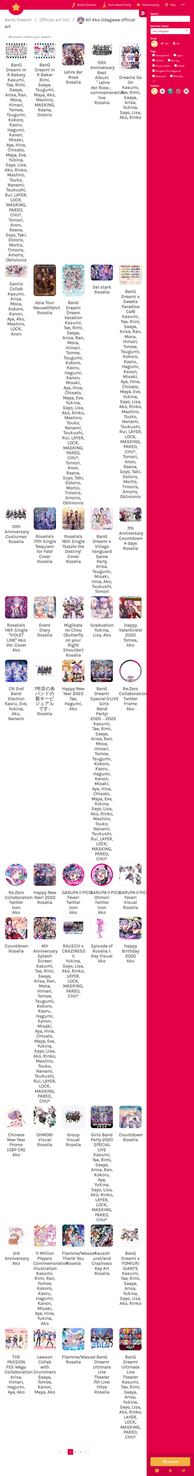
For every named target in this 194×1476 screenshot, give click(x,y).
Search (154, 13)
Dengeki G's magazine (168, 71)
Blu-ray (174, 60)
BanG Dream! (19, 19)
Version (154, 85)
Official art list (55, 19)
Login (179, 55)
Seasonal (160, 76)
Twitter (159, 60)
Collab (181, 65)
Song (153, 38)
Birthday (178, 76)
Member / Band (159, 26)
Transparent (162, 55)
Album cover (162, 65)
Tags (153, 51)
